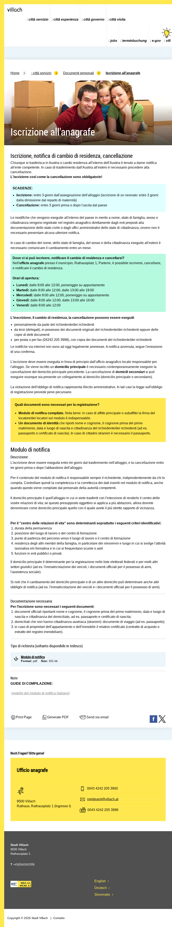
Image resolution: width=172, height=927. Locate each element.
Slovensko (102, 894)
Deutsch (101, 888)
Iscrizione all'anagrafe (123, 73)
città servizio (38, 19)
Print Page (24, 717)
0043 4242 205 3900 (102, 788)
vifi (168, 40)
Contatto (58, 918)
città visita (117, 19)
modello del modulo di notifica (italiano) (40, 693)
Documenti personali (78, 73)
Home (15, 73)
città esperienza (65, 19)
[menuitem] (37, 14)
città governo (93, 19)
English (100, 881)
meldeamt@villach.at (102, 799)
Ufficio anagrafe (32, 770)
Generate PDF (58, 717)
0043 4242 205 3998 (102, 810)
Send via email (97, 717)
